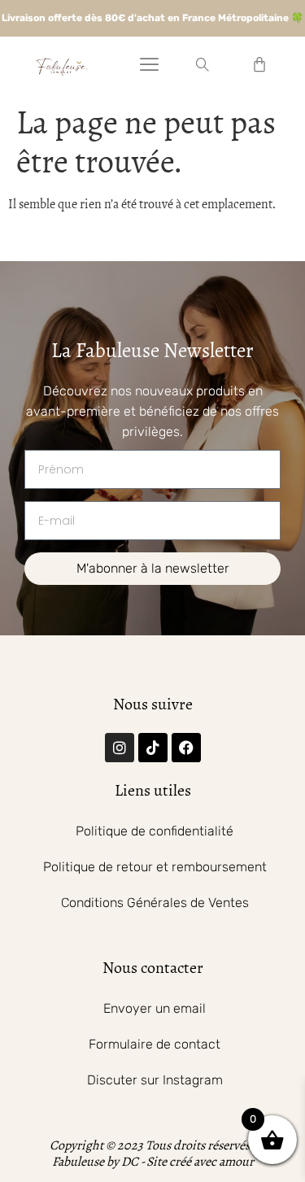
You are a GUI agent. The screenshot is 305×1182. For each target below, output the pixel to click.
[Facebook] (186, 747)
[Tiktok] (153, 747)
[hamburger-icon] (149, 67)
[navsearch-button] (202, 66)
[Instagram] (119, 747)
